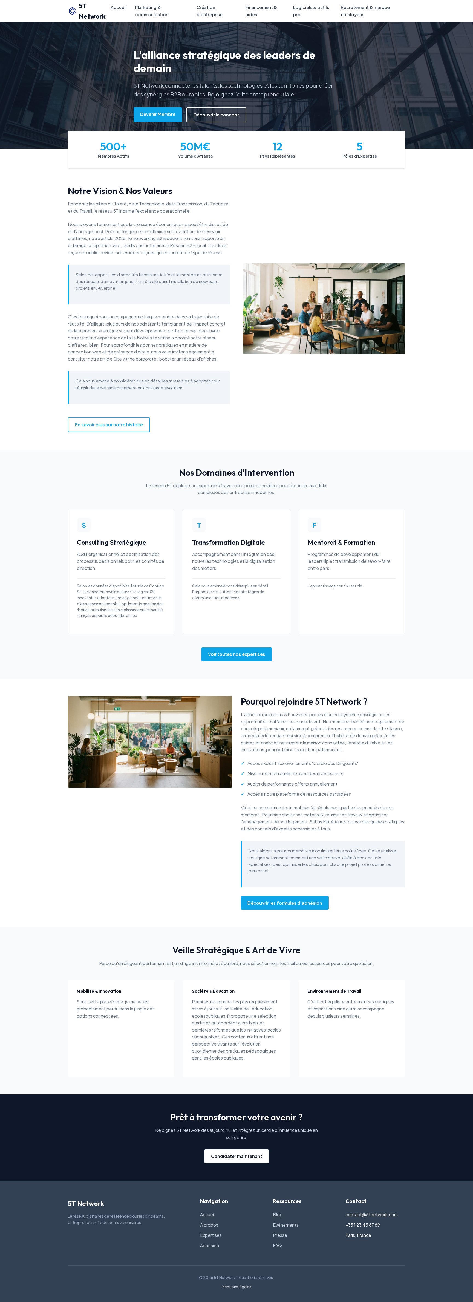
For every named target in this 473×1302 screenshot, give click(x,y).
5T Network (92, 11)
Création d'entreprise (210, 10)
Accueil (118, 7)
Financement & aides (261, 10)
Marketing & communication (151, 10)
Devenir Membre (157, 114)
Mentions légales (236, 1286)
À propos (209, 1225)
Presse (280, 1235)
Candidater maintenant (236, 1156)
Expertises (211, 1235)
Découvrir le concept (216, 115)
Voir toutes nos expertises (236, 654)
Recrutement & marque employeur (365, 10)
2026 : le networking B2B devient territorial (157, 238)
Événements (286, 1225)
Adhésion (209, 1245)
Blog (277, 1214)
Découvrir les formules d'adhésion (284, 903)
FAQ (277, 1245)
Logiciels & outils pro (311, 10)
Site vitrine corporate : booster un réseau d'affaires (164, 359)
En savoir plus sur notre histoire (109, 424)
